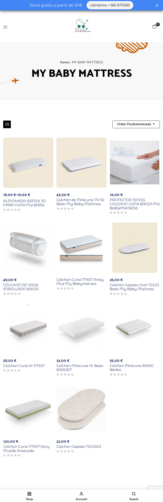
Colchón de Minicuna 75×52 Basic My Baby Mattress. (80, 202)
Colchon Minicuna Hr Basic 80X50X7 (79, 368)
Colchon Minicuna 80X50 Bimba (131, 368)
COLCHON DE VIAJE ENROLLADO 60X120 (21, 287)
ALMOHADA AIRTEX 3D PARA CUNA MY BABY (24, 203)
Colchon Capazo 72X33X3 (78, 447)
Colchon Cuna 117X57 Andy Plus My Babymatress (80, 282)
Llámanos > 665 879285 (110, 5)
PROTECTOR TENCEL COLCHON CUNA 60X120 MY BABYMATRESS (135, 204)
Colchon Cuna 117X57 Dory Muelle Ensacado (26, 449)
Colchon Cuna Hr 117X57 (24, 366)
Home (64, 62)
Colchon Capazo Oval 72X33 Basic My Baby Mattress (134, 287)
